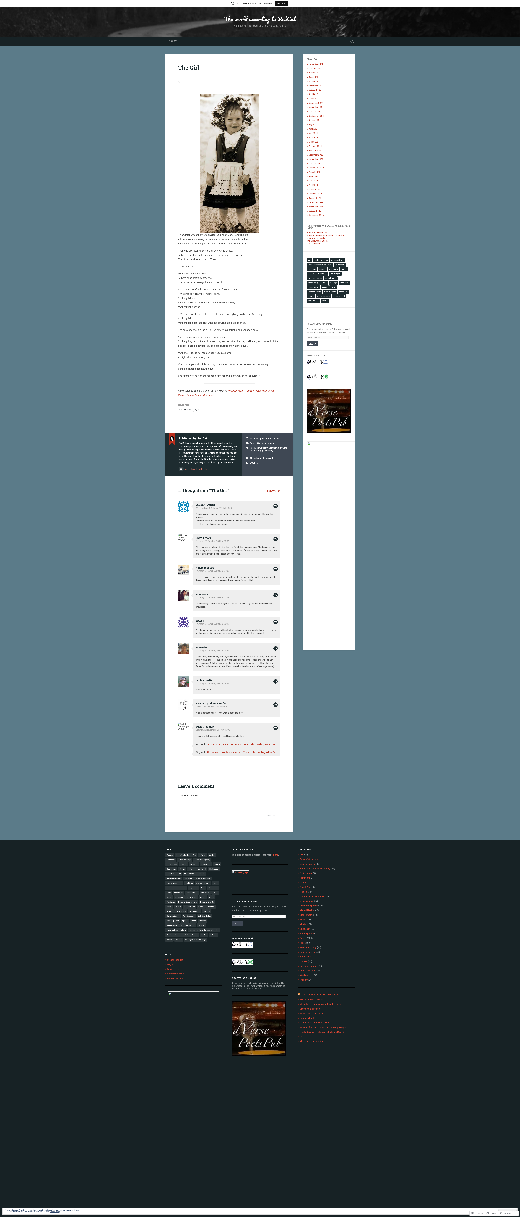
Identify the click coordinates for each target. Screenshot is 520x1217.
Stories (311, 296)
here (275, 854)
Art (309, 260)
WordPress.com (175, 978)
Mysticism (344, 283)
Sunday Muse (172, 925)
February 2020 (315, 194)
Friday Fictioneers (174, 878)
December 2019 (316, 202)
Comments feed (175, 973)
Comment (271, 815)
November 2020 (316, 159)
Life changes (335, 274)
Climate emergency (202, 860)
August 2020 (314, 172)
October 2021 (315, 111)
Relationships (194, 911)
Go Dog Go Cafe (202, 883)
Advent (170, 855)
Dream (182, 869)
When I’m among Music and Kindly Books (325, 235)
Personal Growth (207, 902)
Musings (333, 283)
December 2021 (316, 103)
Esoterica (170, 874)
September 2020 (316, 168)
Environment (340, 265)
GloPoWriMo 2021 (174, 883)
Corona (183, 864)
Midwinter (205, 892)
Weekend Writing (191, 935)
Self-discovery (189, 916)
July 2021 (313, 124)
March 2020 (314, 189)
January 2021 (315, 150)
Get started (281, 3)
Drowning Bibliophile (316, 238)
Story (193, 921)
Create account (175, 960)
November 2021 (316, 107)
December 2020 (316, 155)
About (173, 41)
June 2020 (313, 176)
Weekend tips (313, 301)
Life (202, 888)
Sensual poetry (330, 292)
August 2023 (314, 73)
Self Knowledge (204, 916)
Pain (302, 1036)
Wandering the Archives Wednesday (203, 930)
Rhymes (207, 911)
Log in (170, 964)
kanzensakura (205, 567)
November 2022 (316, 86)
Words (169, 939)
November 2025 (316, 64)
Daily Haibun (206, 864)
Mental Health (330, 278)
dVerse (191, 869)
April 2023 (313, 81)
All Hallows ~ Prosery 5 (261, 458)
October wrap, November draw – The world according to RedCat (241, 744)
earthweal (202, 869)
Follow (312, 343)
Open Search (352, 41)
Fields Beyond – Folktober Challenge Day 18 (322, 1032)
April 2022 (313, 94)
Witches (213, 935)
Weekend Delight (173, 935)
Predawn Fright (313, 243)
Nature (203, 897)
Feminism (312, 269)
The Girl (188, 67)
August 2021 (314, 120)
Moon (215, 892)
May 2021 (313, 133)
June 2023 (313, 77)
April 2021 (313, 137)
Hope (169, 888)
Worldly (325, 301)
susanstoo (202, 647)
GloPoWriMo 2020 (203, 878)
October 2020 (315, 163)
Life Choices (213, 888)
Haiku (215, 883)
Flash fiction (189, 874)
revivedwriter (205, 680)
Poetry (253, 443)
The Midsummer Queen (317, 241)
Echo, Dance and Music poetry (320, 265)
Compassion (172, 864)
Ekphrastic (213, 869)
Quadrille (210, 907)
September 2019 (316, 215)
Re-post (170, 911)
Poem (169, 907)
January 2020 (315, 198)
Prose (333, 287)
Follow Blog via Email (319, 324)
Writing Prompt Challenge (195, 939)
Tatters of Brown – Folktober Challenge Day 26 (323, 1027)
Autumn (202, 855)
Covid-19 (194, 864)
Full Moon (188, 878)
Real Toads (181, 911)
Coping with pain (337, 260)
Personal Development (187, 902)
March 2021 (314, 142)
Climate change (185, 860)
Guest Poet (333, 269)
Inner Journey (180, 888)
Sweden (201, 925)
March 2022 (314, 98)
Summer (202, 921)
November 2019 (316, 206)
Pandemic (171, 902)
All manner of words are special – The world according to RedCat (241, 752)
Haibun (344, 269)
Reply (275, 506)
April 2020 (313, 185)
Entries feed (173, 969)
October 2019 (315, 211)
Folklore (322, 269)
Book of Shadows (321, 260)
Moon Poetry (313, 283)
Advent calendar (182, 855)
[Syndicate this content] (299, 994)
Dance (217, 864)
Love (169, 892)
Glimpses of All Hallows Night (315, 1022)
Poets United (189, 907)
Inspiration (193, 888)
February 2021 (315, 146)
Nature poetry (313, 287)
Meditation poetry (315, 278)
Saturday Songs (173, 916)
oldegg (200, 620)
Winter (204, 935)
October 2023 (315, 68)
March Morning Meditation (313, 1041)
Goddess (189, 883)
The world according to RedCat (260, 19)
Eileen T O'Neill (205, 504)
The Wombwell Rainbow (176, 930)
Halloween (255, 448)
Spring (185, 921)
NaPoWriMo (192, 897)
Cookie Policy (55, 1212)
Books (211, 855)
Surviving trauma (265, 443)
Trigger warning (265, 450)
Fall (179, 874)
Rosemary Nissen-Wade (211, 703)
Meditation (178, 892)
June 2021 (313, 129)
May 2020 (313, 181)
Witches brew (256, 463)
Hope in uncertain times (317, 274)
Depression (171, 869)
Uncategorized (339, 296)
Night (211, 897)
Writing (179, 939)
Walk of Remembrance (317, 232)
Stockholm (343, 292)
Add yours (273, 491)
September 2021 (316, 116)
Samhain (273, 448)
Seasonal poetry (314, 292)
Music (324, 283)
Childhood (171, 860)
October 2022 (315, 90)
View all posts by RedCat (196, 469)
